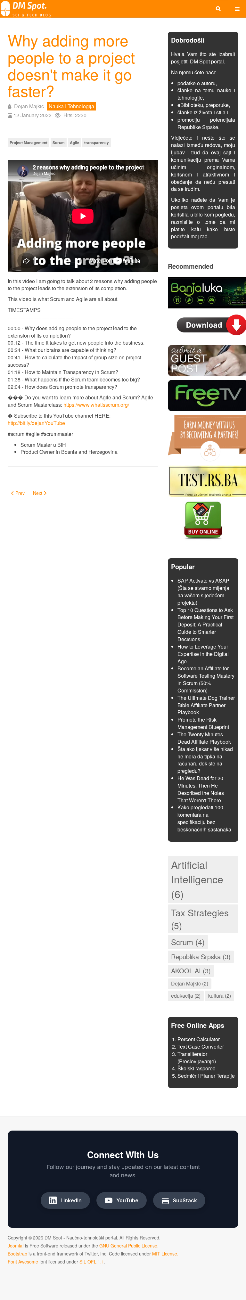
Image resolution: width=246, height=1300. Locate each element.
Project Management (28, 142)
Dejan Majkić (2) (189, 983)
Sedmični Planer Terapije (206, 1075)
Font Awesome (23, 1261)
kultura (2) (219, 995)
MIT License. (165, 1253)
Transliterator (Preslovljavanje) (196, 1057)
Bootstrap (17, 1253)
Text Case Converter (200, 1046)
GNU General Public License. (129, 1245)
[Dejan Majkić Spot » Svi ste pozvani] (25, 9)
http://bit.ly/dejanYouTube (36, 423)
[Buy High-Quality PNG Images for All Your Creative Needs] (203, 519)
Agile (74, 142)
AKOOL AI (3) (191, 970)
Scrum (59, 142)
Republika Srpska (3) (201, 956)
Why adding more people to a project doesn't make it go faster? (71, 65)
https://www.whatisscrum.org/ (96, 404)
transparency (96, 142)
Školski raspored (196, 1068)
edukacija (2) (186, 995)
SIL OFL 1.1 (91, 1261)
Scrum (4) (188, 941)
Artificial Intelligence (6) (197, 879)
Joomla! (16, 1245)
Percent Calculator (198, 1039)
